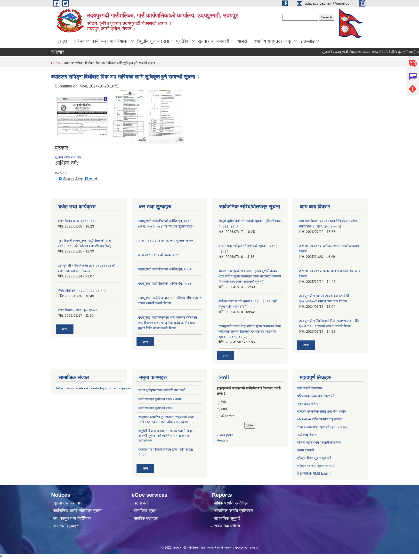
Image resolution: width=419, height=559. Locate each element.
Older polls (225, 435)
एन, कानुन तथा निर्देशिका (72, 518)
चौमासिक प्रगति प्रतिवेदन (233, 510)
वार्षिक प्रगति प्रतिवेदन (231, 503)
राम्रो (224, 409)
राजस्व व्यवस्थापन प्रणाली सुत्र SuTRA (322, 427)
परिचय (79, 41)
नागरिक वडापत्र (146, 518)
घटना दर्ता (141, 503)
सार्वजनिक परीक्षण (227, 526)
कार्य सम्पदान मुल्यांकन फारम (155, 408)
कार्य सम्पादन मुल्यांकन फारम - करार (159, 399)
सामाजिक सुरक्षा (145, 510)
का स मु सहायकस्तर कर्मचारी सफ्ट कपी (161, 390)
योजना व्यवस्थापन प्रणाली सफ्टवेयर (319, 442)
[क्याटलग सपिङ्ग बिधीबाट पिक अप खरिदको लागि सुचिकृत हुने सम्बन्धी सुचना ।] (82, 116)
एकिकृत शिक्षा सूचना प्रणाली (314, 458)
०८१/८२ (61, 173)
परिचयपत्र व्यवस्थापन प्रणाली (315, 396)
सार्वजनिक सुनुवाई (227, 518)
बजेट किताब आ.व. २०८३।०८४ (77, 221)
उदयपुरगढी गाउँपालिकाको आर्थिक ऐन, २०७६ (165, 283)
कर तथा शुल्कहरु (66, 526)
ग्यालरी (241, 41)
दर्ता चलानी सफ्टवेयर (309, 388)
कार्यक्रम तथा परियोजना (110, 41)
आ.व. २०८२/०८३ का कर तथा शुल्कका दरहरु (165, 241)
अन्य (64, 329)
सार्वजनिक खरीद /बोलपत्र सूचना (77, 510)
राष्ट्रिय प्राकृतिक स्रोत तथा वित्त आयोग (321, 411)
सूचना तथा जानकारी (213, 41)
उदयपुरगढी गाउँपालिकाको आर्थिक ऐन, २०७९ (165, 269)
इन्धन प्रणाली (305, 450)
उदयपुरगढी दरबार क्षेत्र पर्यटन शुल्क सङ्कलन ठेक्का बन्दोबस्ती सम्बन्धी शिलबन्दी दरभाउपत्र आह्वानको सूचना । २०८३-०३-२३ (249, 331)
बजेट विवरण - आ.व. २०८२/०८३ (78, 310)
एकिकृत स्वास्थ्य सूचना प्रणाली (315, 466)
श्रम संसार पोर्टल (307, 404)
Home (55, 63)
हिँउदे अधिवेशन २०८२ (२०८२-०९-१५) (82, 290)
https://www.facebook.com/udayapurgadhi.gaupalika (96, 388)
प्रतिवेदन (183, 41)
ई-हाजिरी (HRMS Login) (314, 473)
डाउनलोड (307, 41)
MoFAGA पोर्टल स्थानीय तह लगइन (319, 419)
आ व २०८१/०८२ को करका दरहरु (158, 255)
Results (222, 440)
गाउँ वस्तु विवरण (307, 435)
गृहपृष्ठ (62, 41)
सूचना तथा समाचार (68, 157)
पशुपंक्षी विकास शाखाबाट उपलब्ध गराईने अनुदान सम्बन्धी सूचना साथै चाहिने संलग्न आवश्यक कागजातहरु (166, 435)
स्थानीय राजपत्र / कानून (273, 41)
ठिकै (223, 402)
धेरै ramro (227, 416)
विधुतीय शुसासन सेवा (153, 41)
